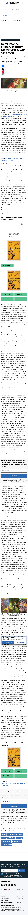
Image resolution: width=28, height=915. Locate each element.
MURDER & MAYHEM (5, 898)
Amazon (7, 294)
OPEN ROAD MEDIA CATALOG (7, 902)
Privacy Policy (20, 898)
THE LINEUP (3, 896)
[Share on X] (3, 69)
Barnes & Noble (7, 299)
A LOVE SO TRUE (4, 892)
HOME (3, 39)
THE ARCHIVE (3, 894)
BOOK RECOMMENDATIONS (13, 39)
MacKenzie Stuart (6, 63)
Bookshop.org (7, 265)
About (7, 21)
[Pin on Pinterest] (3, 71)
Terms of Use (20, 896)
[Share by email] (3, 74)
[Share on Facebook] (3, 66)
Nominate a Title (20, 894)
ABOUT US (19, 902)
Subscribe (4, 15)
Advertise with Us (21, 892)
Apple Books (20, 294)
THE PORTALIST (4, 900)
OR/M (18, 900)
